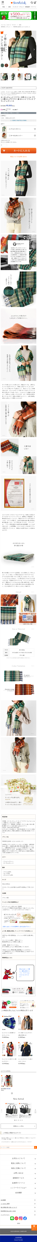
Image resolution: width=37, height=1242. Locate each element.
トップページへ (5, 1214)
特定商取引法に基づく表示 (8, 1211)
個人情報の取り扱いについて (9, 1207)
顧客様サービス (18, 1178)
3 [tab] (16, 21)
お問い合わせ (18, 1173)
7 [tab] (21, 21)
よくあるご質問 (5, 1203)
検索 (32, 2)
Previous (2, 17)
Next (35, 17)
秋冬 (20, 24)
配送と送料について (18, 1163)
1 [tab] (14, 21)
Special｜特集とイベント (7, 1138)
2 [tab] (15, 21)
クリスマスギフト (5, 1142)
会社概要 (18, 1193)
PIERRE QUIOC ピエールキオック (21, 26)
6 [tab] (20, 21)
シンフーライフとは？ (18, 1188)
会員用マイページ (18, 1183)
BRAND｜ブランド (5, 26)
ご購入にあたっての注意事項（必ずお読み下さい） (16, 926)
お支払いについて (18, 1158)
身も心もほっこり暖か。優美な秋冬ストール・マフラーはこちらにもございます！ (24, 972)
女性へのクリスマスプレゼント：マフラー (21, 1142)
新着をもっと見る (18, 1126)
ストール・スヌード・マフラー (8, 24)
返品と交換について (18, 1168)
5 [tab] (19, 21)
